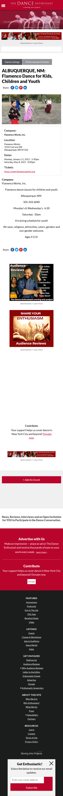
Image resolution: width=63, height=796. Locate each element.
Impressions (31, 602)
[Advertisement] (31, 388)
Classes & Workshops (31, 637)
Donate (31, 581)
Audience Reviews (31, 664)
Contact (31, 733)
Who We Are (31, 699)
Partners (31, 719)
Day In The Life (31, 610)
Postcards (31, 606)
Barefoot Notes (32, 618)
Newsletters (32, 715)
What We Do (31, 707)
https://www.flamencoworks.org (19, 171)
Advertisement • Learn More (31, 43)
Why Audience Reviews (32, 668)
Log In (31, 729)
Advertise (31, 680)
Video (31, 622)
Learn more (41, 552)
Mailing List (31, 660)
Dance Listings (12, 61)
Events (32, 633)
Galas (31, 649)
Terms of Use (31, 737)
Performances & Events (37, 61)
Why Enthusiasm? (31, 703)
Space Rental (31, 645)
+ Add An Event (31, 479)
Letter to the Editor (31, 672)
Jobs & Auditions (31, 641)
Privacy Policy (31, 741)
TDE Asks (31, 614)
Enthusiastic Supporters (33, 688)
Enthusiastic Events (31, 676)
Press (31, 711)
